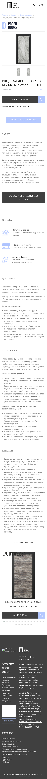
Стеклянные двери (10, 746)
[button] (4, 621)
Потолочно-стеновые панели (14, 754)
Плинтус (5, 757)
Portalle (42, 89)
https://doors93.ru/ (27, 698)
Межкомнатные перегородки (14, 749)
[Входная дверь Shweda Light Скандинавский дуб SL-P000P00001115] (23, 574)
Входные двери (8, 738)
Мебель (5, 762)
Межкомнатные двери (11, 741)
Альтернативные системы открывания (19, 751)
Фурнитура (7, 759)
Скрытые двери (9, 744)
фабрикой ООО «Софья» (30, 722)
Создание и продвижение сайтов (15, 774)
